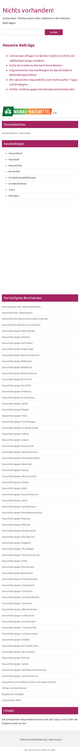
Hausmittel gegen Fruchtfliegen (18, 421)
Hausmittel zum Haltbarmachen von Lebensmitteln (29, 682)
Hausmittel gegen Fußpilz (15, 433)
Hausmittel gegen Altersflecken (18, 330)
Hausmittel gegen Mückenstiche (19, 530)
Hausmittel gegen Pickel (14, 561)
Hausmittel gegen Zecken (15, 664)
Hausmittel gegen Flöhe (14, 415)
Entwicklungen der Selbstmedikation (21, 306)
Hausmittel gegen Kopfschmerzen (20, 494)
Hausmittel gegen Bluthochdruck (19, 373)
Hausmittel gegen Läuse (14, 500)
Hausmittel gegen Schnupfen (17, 591)
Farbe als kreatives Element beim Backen (35, 65)
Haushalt (14, 159)
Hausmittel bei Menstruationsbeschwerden (25, 318)
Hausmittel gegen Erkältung (16, 391)
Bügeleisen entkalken (13, 694)
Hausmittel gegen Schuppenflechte (20, 597)
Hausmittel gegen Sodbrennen (18, 615)
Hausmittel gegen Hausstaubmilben (21, 458)
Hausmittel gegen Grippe (15, 439)
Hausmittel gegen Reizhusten (17, 573)
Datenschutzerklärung (33, 739)
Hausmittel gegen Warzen (16, 657)
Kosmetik (14, 171)
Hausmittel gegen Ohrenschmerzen (21, 555)
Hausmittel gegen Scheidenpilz (18, 585)
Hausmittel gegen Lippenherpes (19, 506)
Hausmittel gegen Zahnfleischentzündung (24, 670)
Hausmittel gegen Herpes (15, 470)
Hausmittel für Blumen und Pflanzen (21, 325)
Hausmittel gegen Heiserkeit (17, 464)
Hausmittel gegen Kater (14, 488)
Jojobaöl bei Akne (11, 700)
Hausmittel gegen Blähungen (17, 361)
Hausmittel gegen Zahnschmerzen (20, 676)
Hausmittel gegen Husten (15, 482)
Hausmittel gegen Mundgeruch (18, 536)
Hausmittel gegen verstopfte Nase (20, 645)
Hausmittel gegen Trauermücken (19, 627)
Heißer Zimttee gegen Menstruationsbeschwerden (42, 89)
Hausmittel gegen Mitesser (16, 524)
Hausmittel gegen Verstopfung (18, 651)
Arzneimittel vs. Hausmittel (16, 133)
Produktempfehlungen (22, 177)
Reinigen (14, 195)
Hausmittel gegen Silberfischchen (19, 609)
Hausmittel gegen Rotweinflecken (20, 579)
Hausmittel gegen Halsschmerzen (20, 452)
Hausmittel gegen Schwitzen (17, 603)
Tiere (12, 189)
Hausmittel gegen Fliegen (15, 409)
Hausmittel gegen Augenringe (17, 349)
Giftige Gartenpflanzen (14, 688)
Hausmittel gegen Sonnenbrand (19, 621)
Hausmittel (15, 165)
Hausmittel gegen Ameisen (16, 337)
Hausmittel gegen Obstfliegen (18, 548)
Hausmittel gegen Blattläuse (17, 367)
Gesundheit (15, 153)
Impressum (55, 739)
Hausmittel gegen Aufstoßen (17, 343)
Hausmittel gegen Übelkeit (16, 639)
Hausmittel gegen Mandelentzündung (22, 512)
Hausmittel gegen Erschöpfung (18, 397)
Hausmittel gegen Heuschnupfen (19, 476)
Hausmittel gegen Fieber (15, 403)
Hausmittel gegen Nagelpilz (16, 542)
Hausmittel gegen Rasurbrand (18, 567)
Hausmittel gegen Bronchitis (17, 379)
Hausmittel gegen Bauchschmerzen (20, 355)
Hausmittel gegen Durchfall (16, 385)
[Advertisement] (40, 249)
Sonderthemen (18, 183)
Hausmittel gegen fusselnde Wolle (20, 427)
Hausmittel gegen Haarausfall (17, 446)
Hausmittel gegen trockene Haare (20, 633)
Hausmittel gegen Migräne (16, 518)
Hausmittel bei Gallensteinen (17, 312)
